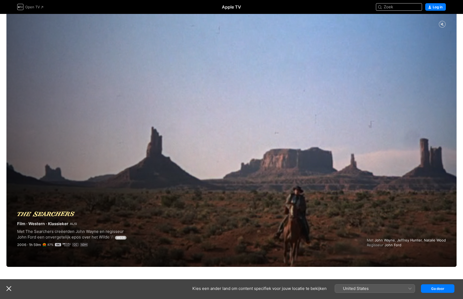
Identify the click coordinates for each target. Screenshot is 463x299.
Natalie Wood (435, 240)
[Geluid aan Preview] (442, 24)
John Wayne (385, 240)
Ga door (437, 288)
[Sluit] (8, 288)
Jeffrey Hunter (409, 240)
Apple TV (231, 7)
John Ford (392, 245)
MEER (121, 238)
